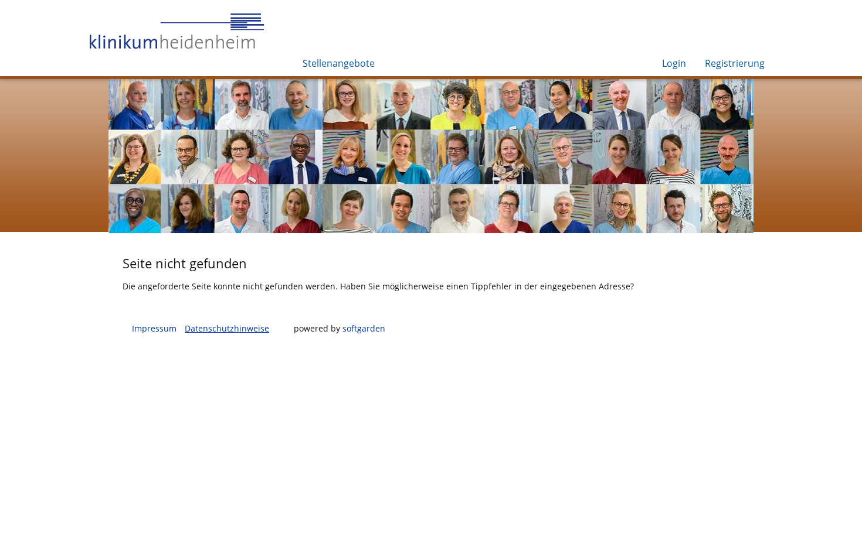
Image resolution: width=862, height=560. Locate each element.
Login (674, 63)
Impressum (154, 328)
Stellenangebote (339, 63)
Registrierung (735, 63)
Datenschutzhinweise (227, 328)
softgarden (363, 328)
